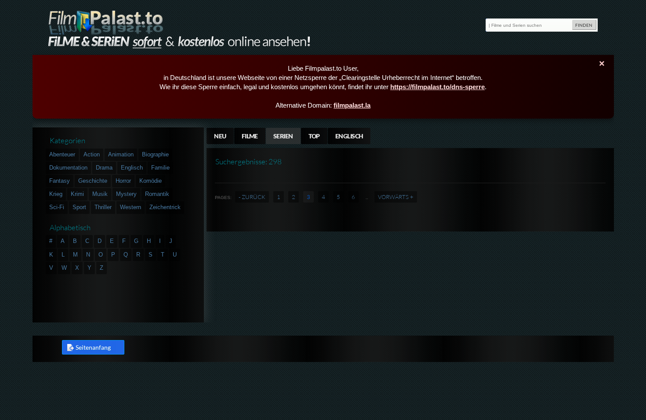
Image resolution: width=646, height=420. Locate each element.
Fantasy (59, 180)
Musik (100, 194)
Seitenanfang (93, 347)
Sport (79, 207)
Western (130, 207)
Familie (160, 167)
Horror (123, 180)
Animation (121, 154)
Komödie (150, 180)
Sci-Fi (56, 207)
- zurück (252, 196)
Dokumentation (68, 167)
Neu (220, 136)
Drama (104, 167)
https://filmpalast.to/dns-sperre (437, 87)
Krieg (55, 194)
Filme (250, 136)
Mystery (126, 194)
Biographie (155, 154)
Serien (283, 136)
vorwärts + (396, 196)
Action (91, 154)
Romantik (157, 194)
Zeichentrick (165, 207)
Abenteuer (62, 154)
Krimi (77, 194)
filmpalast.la (352, 105)
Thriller (103, 207)
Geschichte (92, 180)
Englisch (349, 136)
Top (314, 136)
